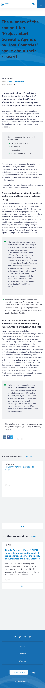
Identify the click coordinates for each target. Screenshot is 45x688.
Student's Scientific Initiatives (15, 81)
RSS (31, 672)
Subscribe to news (18, 672)
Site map (22, 661)
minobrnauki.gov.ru (22, 681)
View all (29, 457)
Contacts (22, 654)
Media (22, 647)
